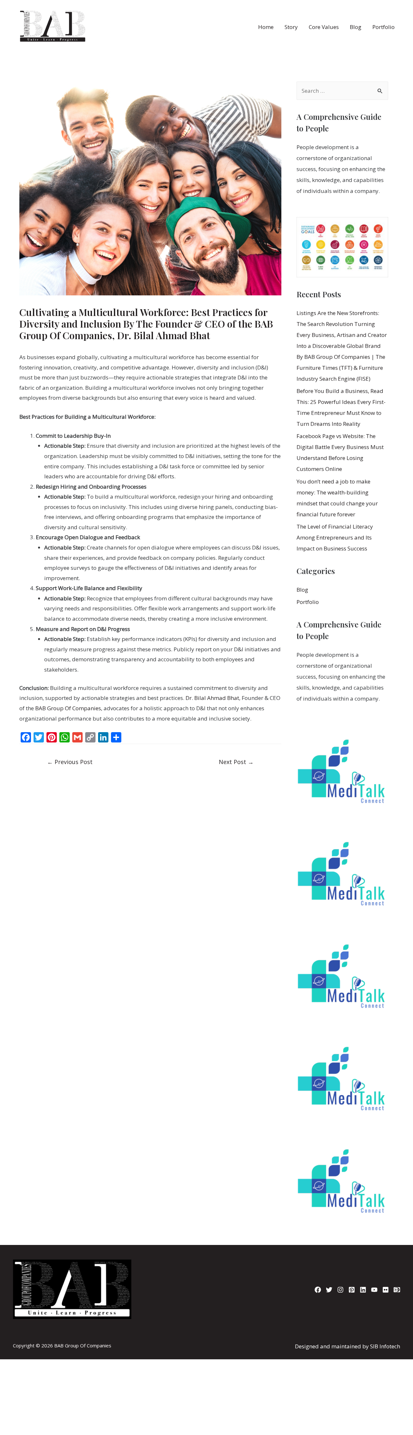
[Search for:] (342, 90)
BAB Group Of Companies (68, 708)
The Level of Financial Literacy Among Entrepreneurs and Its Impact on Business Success (335, 537)
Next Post (236, 762)
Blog (355, 27)
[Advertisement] (206, 1338)
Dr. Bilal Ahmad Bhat (211, 698)
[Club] (397, 1290)
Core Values (324, 27)
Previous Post (70, 762)
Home (266, 27)
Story (291, 27)
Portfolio (383, 27)
